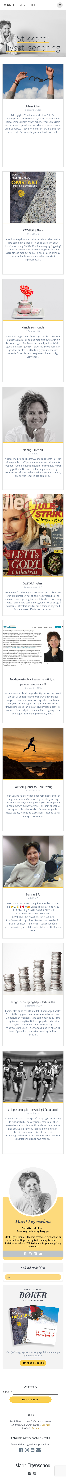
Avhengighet (33, 106)
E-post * (8, 1391)
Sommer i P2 (33, 894)
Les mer (45, 1424)
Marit (20, 5)
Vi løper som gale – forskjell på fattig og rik (33, 1109)
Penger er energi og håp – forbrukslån (33, 1002)
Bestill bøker (35, 1363)
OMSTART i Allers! (33, 583)
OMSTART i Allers (33, 230)
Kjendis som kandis (33, 327)
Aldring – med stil (33, 450)
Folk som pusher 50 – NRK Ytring (33, 787)
